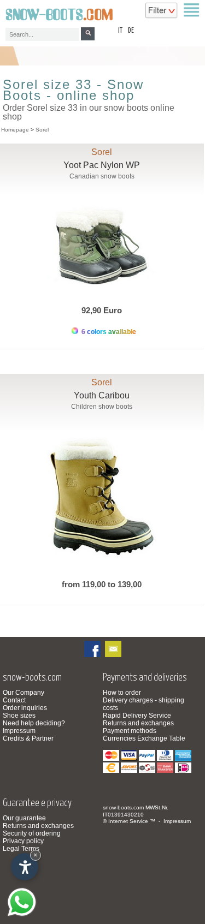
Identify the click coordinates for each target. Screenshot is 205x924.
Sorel (42, 130)
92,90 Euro (101, 310)
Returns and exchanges (138, 723)
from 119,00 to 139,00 (102, 584)
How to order (122, 692)
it (120, 30)
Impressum (19, 731)
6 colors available (108, 332)
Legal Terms (21, 849)
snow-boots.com (123, 807)
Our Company (23, 692)
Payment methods (129, 731)
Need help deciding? (34, 723)
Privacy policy (23, 841)
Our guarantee (24, 818)
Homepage (15, 130)
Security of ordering (32, 833)
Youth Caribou (102, 395)
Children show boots (101, 406)
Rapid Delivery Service (137, 715)
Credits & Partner (28, 738)
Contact (14, 700)
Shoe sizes (19, 715)
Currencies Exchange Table (144, 738)
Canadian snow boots (101, 176)
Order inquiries (25, 708)
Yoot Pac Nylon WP (101, 165)
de (131, 30)
